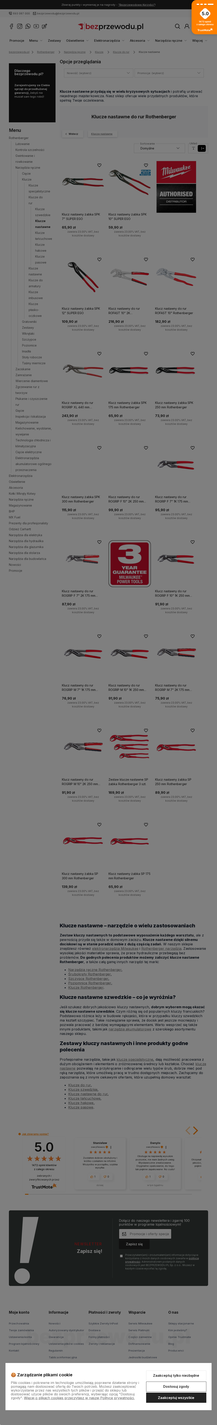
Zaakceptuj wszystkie (176, 1398)
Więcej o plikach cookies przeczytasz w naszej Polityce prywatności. (79, 1398)
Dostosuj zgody (176, 1386)
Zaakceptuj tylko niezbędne (176, 1375)
